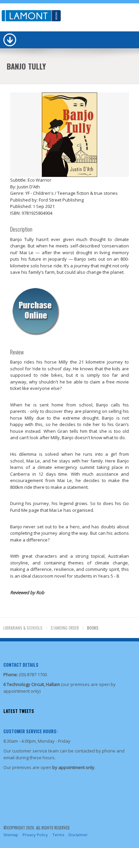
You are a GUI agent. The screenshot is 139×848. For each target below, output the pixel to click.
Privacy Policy (35, 834)
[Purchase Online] (35, 310)
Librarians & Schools (23, 628)
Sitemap (10, 834)
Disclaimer (78, 834)
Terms (58, 834)
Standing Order (65, 628)
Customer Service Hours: (30, 731)
